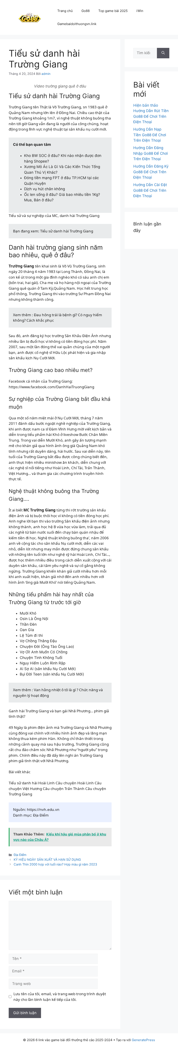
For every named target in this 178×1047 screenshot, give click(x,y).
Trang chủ (65, 11)
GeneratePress (143, 1040)
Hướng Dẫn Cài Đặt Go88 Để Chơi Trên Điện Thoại (150, 190)
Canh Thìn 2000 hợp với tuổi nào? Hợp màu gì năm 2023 (55, 864)
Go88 (85, 11)
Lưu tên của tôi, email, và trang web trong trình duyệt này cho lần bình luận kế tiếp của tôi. (59, 996)
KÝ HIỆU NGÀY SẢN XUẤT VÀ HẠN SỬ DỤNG (47, 859)
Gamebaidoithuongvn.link (76, 24)
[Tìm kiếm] (163, 53)
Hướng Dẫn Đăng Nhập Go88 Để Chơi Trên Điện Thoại (150, 153)
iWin (139, 11)
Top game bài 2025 (113, 11)
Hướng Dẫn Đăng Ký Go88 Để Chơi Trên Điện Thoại (150, 172)
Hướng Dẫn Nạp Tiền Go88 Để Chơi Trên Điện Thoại (149, 135)
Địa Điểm (20, 855)
